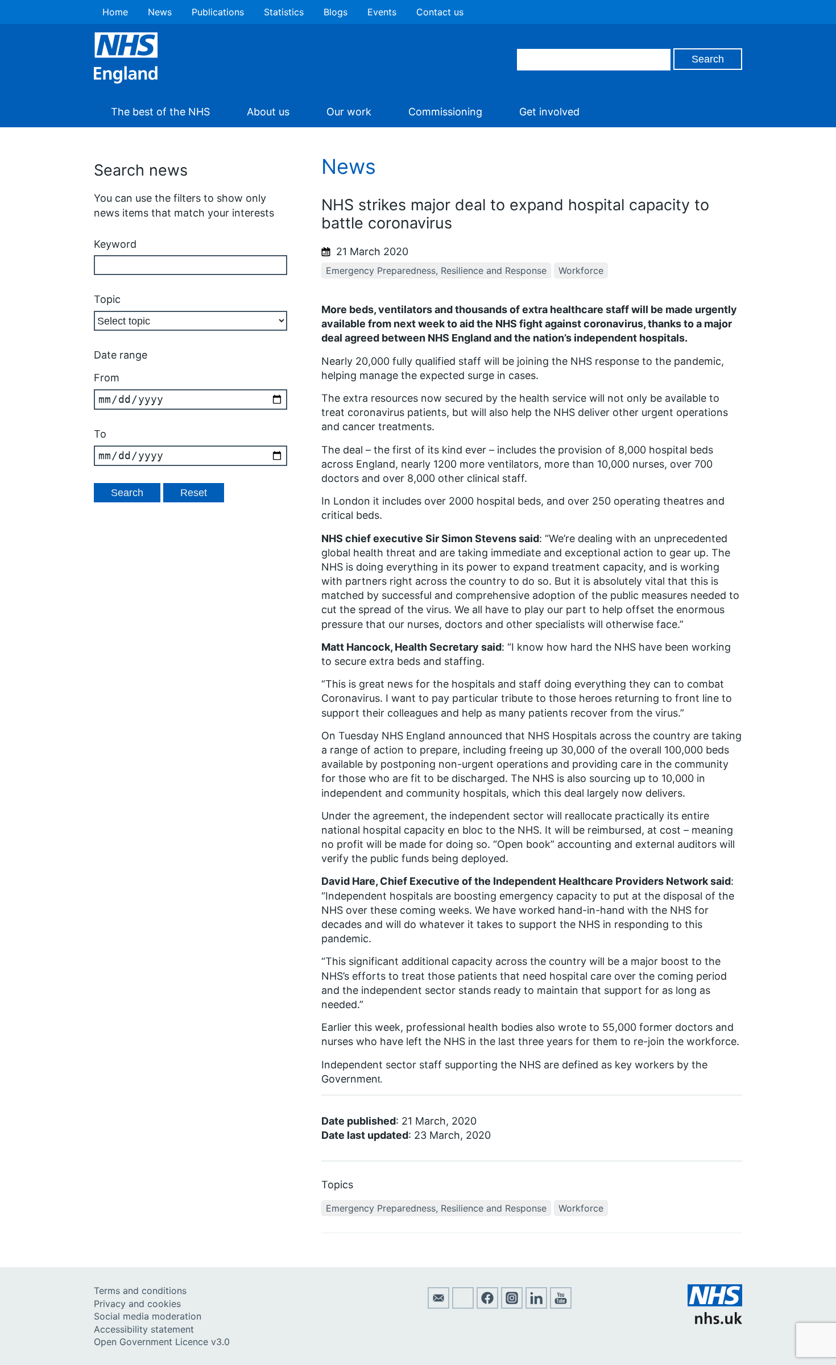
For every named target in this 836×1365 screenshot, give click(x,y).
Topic (107, 299)
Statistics (284, 12)
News (160, 12)
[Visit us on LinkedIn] (536, 1305)
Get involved (549, 112)
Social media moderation (147, 1316)
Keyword (115, 244)
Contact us (439, 12)
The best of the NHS (160, 112)
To (100, 434)
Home (115, 12)
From (106, 378)
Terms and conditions (140, 1290)
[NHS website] (715, 1320)
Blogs (335, 12)
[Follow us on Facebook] (487, 1305)
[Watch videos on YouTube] (561, 1305)
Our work (348, 112)
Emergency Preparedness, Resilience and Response (436, 270)
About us (268, 112)
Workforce (580, 270)
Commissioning (445, 112)
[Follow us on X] (463, 1305)
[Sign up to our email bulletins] (438, 1305)
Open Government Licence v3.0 (162, 1341)
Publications (218, 12)
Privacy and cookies (137, 1303)
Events (381, 12)
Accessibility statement (144, 1329)
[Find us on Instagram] (512, 1305)
